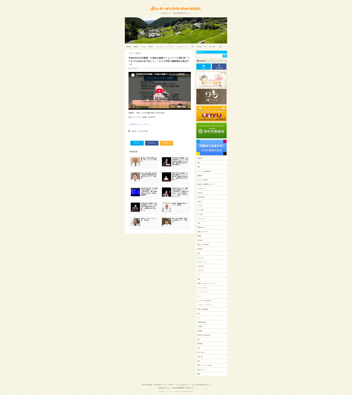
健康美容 (136, 46)
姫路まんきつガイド (203, 231)
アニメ (199, 296)
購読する (201, 52)
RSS (167, 143)
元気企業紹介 (201, 197)
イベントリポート (170, 46)
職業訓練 (199, 343)
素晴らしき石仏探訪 (203, 244)
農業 (198, 162)
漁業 (198, 167)
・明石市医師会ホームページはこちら (139, 124)
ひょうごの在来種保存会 (204, 171)
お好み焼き (200, 266)
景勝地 (199, 236)
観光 (198, 253)
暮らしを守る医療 (143, 131)
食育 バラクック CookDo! (204, 365)
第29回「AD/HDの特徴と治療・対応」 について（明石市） (149, 159)
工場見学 (199, 326)
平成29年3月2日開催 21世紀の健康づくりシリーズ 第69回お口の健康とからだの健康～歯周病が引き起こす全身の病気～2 (180, 161)
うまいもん (159, 46)
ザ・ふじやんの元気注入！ (205, 300)
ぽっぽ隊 (199, 214)
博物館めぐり (201, 227)
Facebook (152, 143)
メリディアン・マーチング (205, 305)
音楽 (192, 46)
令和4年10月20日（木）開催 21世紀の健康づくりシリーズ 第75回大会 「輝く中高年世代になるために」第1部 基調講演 (150, 192)
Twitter (138, 143)
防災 (198, 361)
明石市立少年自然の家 (203, 335)
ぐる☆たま (200, 270)
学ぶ (205, 46)
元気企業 (198, 46)
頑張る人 (151, 46)
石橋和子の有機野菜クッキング (206, 184)
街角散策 (199, 249)
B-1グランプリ (201, 262)
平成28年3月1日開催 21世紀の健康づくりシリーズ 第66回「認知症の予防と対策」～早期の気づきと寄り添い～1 (149, 207)
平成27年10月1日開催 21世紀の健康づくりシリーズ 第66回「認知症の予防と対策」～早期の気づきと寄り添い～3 (180, 176)
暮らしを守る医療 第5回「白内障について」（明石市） (179, 220)
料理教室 (199, 331)
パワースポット (201, 218)
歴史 (198, 339)
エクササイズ (201, 188)
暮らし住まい (212, 46)
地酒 (198, 279)
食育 (220, 46)
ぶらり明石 (200, 210)
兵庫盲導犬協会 (201, 322)
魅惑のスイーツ (201, 369)
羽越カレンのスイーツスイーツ (206, 283)
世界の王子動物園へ (203, 309)
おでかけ (143, 46)
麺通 (198, 374)
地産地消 (128, 46)
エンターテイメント (183, 46)
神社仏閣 (199, 240)
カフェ (199, 274)
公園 (198, 223)
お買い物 (199, 356)
